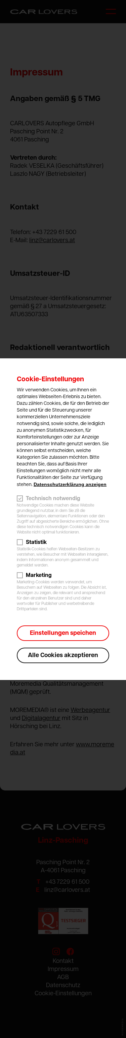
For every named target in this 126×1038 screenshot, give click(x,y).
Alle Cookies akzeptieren (63, 655)
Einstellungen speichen (63, 633)
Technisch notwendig (53, 498)
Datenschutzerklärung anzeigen (70, 484)
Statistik (36, 542)
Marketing (39, 575)
